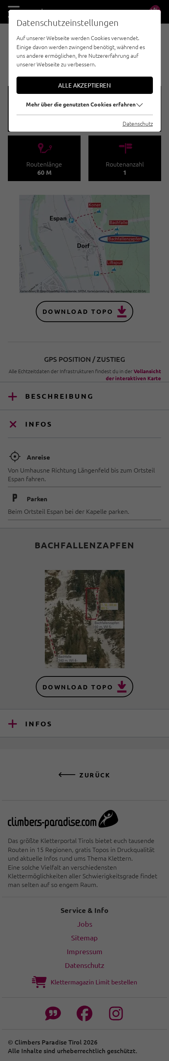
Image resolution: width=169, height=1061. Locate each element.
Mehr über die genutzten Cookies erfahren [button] (81, 104)
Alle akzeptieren (84, 85)
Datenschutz (138, 123)
